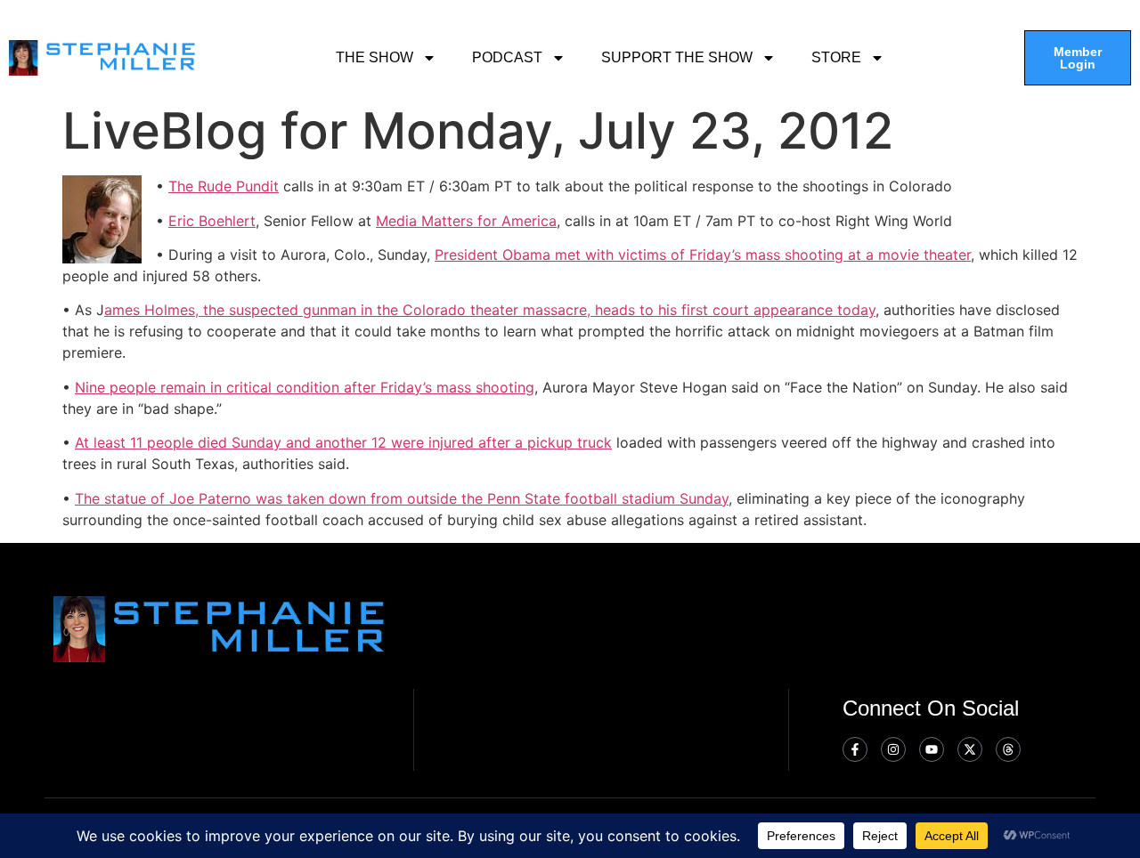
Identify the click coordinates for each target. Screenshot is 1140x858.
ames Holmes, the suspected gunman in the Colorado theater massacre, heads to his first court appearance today (489, 310)
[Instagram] (893, 749)
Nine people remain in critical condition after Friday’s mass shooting (304, 387)
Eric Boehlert (212, 221)
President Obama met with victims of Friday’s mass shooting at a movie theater (703, 254)
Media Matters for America (466, 221)
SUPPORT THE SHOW (677, 57)
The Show (374, 57)
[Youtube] (931, 749)
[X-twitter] (969, 749)
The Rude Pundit (223, 186)
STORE (836, 57)
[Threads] (1008, 749)
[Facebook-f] (855, 749)
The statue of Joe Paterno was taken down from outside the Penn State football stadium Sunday (402, 498)
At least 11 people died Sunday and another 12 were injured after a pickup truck (343, 442)
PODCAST (507, 57)
